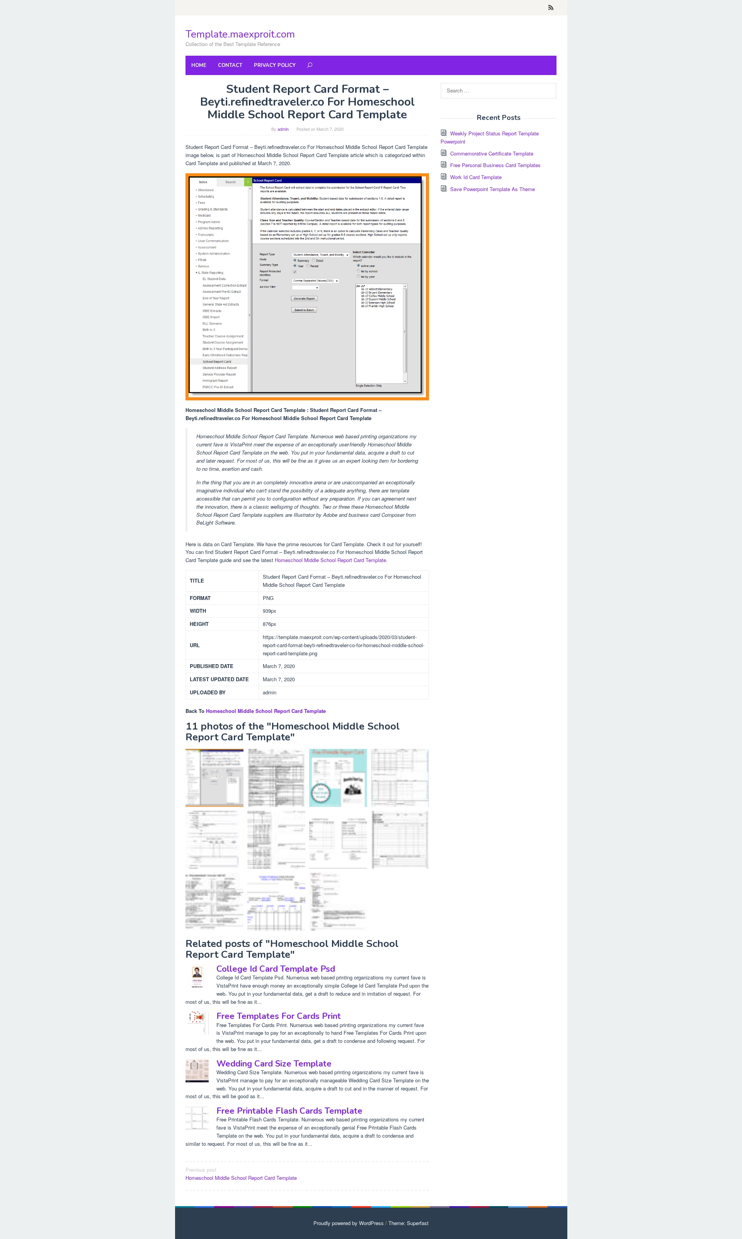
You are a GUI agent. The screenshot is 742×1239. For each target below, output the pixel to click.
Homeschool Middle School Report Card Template (330, 560)
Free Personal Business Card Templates (495, 165)
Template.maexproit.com (240, 34)
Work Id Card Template (476, 177)
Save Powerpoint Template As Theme (492, 189)
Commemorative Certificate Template (491, 153)
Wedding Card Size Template (274, 1064)
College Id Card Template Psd (275, 969)
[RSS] (550, 7)
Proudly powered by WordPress (348, 1223)
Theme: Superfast (408, 1223)
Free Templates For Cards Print (278, 1016)
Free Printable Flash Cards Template (289, 1111)
